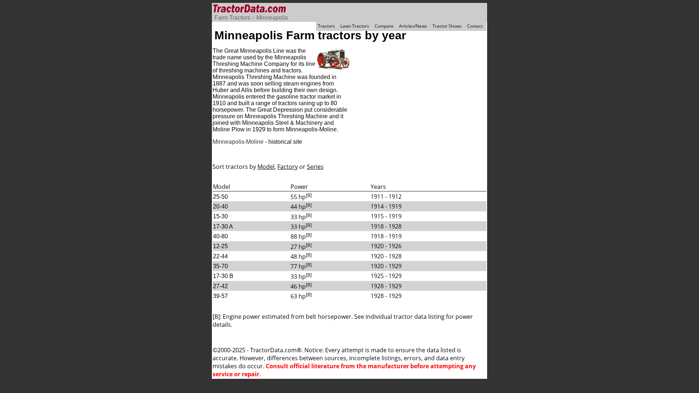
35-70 (220, 266)
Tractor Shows (447, 26)
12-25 (220, 246)
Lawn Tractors (354, 26)
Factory (287, 167)
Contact (475, 26)
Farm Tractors (232, 18)
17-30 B (223, 276)
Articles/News (413, 26)
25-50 (220, 197)
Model (266, 167)
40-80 (220, 236)
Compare (384, 26)
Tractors (326, 26)
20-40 (220, 206)
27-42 (220, 286)
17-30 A (223, 226)
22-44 (220, 256)
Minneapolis (272, 18)
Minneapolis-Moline (238, 142)
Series (315, 167)
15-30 (220, 216)
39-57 (220, 296)
